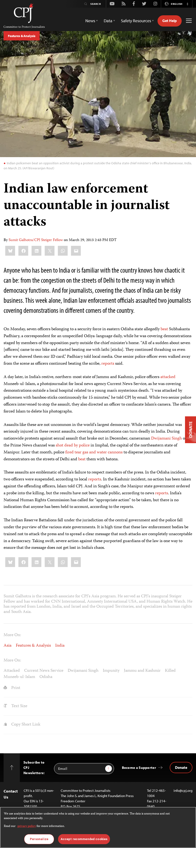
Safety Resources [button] (136, 20)
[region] (98, 827)
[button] (187, 4)
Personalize (39, 839)
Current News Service (43, 670)
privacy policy (26, 826)
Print (15, 688)
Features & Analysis (21, 36)
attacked (167, 377)
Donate (181, 767)
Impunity (111, 670)
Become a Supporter (139, 767)
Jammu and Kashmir (142, 670)
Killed (170, 670)
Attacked (12, 670)
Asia (7, 645)
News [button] (90, 20)
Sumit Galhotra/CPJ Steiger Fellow (36, 240)
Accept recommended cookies (84, 839)
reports (107, 363)
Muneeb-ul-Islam (19, 677)
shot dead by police (73, 445)
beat (164, 329)
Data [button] (108, 20)
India (60, 645)
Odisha (45, 677)
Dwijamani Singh (166, 438)
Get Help (169, 20)
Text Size (18, 706)
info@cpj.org (183, 790)
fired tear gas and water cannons (94, 452)
